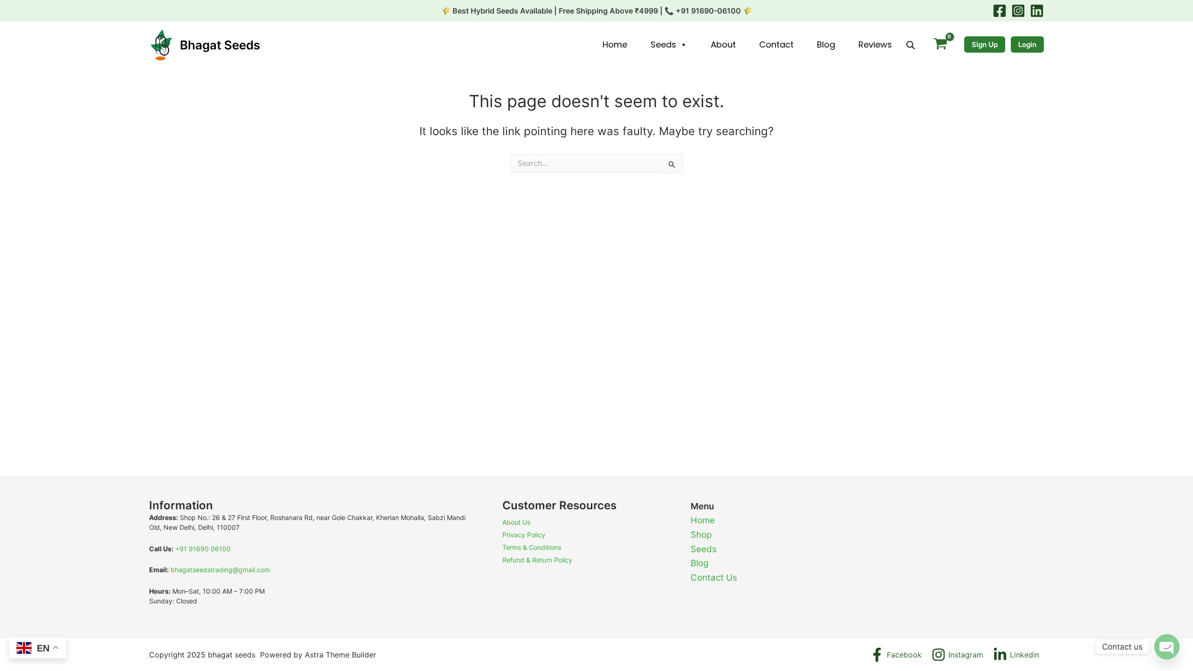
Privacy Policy (523, 535)
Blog (826, 44)
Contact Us (714, 577)
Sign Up (985, 44)
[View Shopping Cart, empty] (940, 45)
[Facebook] (1000, 11)
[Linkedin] (1037, 11)
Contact (776, 44)
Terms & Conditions (531, 547)
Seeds (663, 44)
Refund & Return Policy (537, 560)
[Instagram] (1018, 11)
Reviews (875, 44)
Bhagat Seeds (220, 45)
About (723, 44)
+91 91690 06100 (203, 549)
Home (615, 44)
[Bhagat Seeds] (160, 44)
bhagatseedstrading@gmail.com (220, 570)
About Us (516, 522)
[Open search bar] (910, 45)
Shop (701, 534)
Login (1027, 44)
